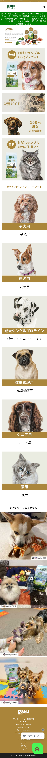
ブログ (23, 743)
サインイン (23, 749)
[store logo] (11, 7)
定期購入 (23, 746)
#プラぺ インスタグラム (23, 508)
